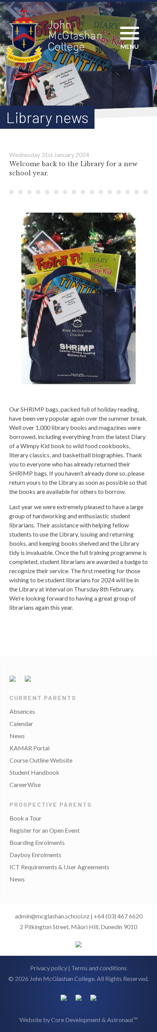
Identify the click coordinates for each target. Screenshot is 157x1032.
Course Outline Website (41, 760)
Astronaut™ (122, 1019)
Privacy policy (48, 967)
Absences (22, 711)
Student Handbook (34, 772)
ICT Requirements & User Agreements (59, 866)
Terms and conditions (99, 967)
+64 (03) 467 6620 (118, 916)
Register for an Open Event (45, 830)
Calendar (21, 723)
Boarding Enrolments (37, 842)
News (17, 735)
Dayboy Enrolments (35, 854)
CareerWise (25, 784)
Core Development (76, 1019)
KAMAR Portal (30, 748)
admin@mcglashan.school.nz (52, 916)
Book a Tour (26, 818)
